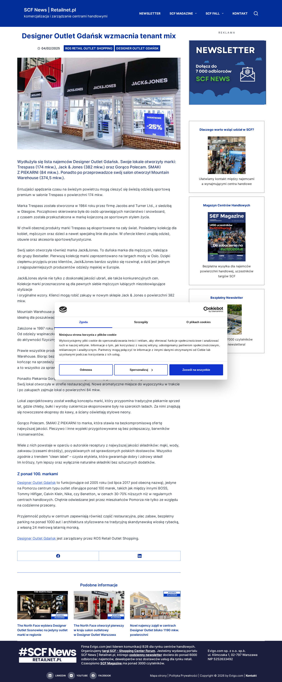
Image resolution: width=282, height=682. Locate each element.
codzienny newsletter (145, 655)
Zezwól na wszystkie (196, 369)
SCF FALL (213, 13)
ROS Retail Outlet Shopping (88, 48)
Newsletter (150, 13)
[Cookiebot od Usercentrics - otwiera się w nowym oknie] (206, 309)
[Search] (256, 13)
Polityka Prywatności (183, 675)
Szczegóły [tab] (141, 322)
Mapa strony (158, 675)
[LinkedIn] (140, 556)
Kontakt (240, 13)
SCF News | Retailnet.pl (50, 10)
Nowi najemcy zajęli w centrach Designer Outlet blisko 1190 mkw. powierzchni (154, 630)
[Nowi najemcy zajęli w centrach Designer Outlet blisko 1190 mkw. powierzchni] (155, 605)
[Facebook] (58, 556)
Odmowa (86, 369)
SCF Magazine (181, 13)
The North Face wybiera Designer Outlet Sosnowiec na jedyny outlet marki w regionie (42, 630)
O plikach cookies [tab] (198, 322)
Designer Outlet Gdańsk (137, 48)
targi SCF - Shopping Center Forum (128, 651)
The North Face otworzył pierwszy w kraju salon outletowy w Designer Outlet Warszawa (99, 630)
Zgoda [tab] (83, 322)
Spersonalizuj (139, 369)
